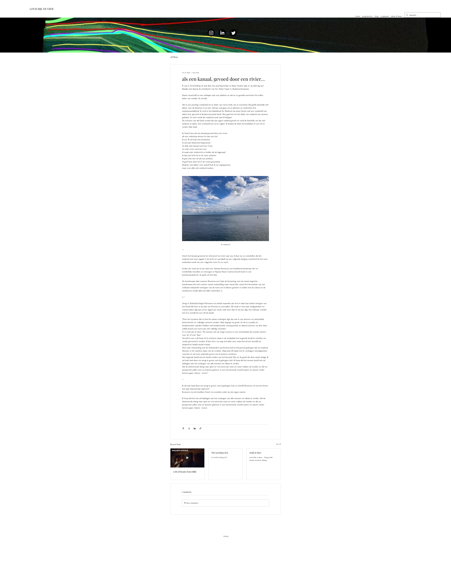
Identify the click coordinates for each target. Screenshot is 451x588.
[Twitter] (233, 32)
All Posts (174, 57)
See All (278, 444)
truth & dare (255, 452)
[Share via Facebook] (183, 428)
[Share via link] (200, 428)
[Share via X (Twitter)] (189, 428)
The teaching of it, (219, 452)
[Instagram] (211, 32)
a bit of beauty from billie (184, 471)
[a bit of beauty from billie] (187, 457)
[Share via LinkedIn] (195, 428)
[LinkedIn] (222, 32)
